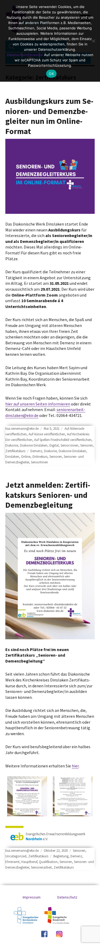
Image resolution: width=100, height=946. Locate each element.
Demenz (36, 451)
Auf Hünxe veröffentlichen (47, 434)
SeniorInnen (39, 462)
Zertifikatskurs (15, 451)
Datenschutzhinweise (25, 55)
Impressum (32, 897)
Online (25, 456)
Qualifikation (48, 862)
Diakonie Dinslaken (33, 445)
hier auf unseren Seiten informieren (37, 404)
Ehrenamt (12, 862)
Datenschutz (67, 897)
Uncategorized (15, 856)
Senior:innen (69, 445)
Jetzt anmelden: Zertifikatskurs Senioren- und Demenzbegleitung (47, 495)
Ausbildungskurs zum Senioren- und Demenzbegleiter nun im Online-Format (49, 116)
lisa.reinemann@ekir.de (22, 428)
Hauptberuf (29, 862)
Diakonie (11, 445)
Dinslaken (12, 456)
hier (75, 765)
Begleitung (61, 856)
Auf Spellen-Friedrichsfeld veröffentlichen (62, 439)
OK (51, 74)
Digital (54, 445)
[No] (93, 41)
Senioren (86, 445)
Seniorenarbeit (41, 867)
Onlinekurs (39, 456)
